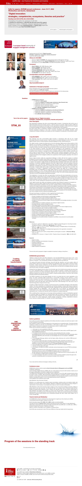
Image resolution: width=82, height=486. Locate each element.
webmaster (29, 479)
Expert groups (52, 3)
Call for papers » (53, 29)
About (17, 3)
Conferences (44, 3)
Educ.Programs (60, 3)
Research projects (36, 3)
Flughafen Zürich (42, 403)
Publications (28, 3)
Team (66, 3)
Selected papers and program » (66, 29)
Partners (22, 3)
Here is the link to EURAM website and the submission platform (43, 93)
